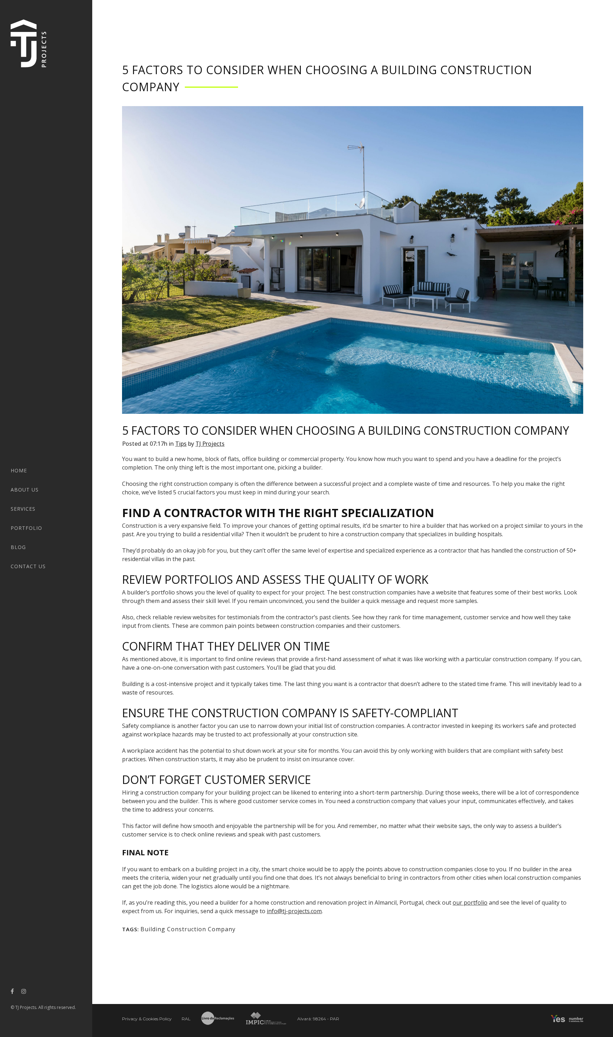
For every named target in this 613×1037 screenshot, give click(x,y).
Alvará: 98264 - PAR (318, 1018)
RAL (186, 1018)
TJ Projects (210, 444)
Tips (181, 444)
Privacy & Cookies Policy (147, 1018)
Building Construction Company (188, 929)
